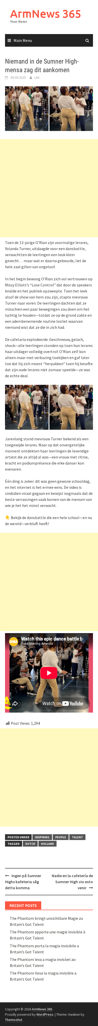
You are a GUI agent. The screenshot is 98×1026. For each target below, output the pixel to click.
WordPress (44, 1014)
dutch (30, 844)
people (60, 837)
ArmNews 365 (45, 13)
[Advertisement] (49, 188)
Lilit (36, 77)
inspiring (42, 837)
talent (77, 837)
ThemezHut (13, 1019)
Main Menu (23, 40)
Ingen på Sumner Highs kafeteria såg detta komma (23, 881)
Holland (47, 844)
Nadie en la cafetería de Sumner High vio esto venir (72, 881)
